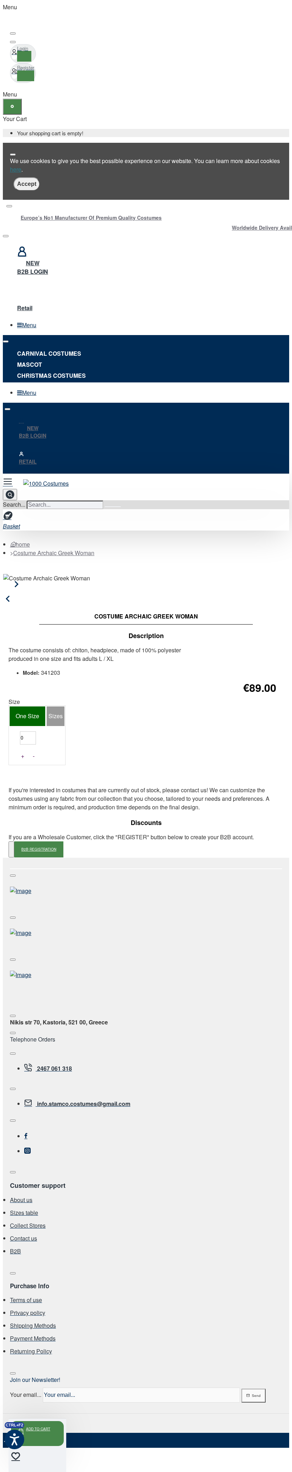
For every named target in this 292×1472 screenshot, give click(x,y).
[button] (37, 1433)
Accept (26, 184)
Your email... (25, 1394)
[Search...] (10, 494)
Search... (14, 504)
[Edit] (13, 33)
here (15, 169)
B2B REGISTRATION (38, 849)
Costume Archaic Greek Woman (53, 553)
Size (14, 701)
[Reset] (12, 107)
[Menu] (11, 481)
